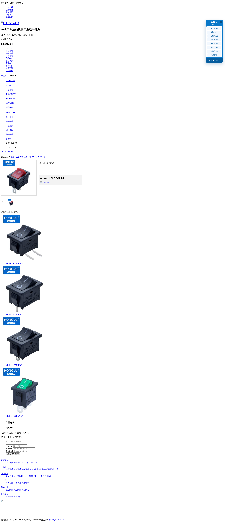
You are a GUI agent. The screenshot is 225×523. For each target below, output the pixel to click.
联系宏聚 (9, 17)
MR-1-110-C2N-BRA (8, 152)
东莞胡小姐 (214, 28)
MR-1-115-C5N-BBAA (15, 263)
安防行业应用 (11, 476)
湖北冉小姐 (214, 47)
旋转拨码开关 (11, 130)
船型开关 (9, 51)
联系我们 (17, 497)
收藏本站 (9, 7)
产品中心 (9, 58)
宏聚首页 (9, 48)
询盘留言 (214, 55)
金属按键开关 (11, 94)
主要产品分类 (10, 81)
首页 (12, 157)
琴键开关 (9, 126)
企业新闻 (9, 490)
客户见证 (9, 483)
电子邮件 (9, 451)
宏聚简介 (9, 463)
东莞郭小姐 (214, 43)
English (8, 15)
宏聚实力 (9, 63)
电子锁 (8, 139)
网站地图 (9, 12)
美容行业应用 (23, 476)
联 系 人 (9, 446)
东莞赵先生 (214, 32)
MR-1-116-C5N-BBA (14, 314)
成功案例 (4, 474)
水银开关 (9, 134)
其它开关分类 (10, 112)
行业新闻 (17, 490)
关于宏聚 (9, 68)
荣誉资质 (9, 61)
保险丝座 (9, 107)
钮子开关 (9, 121)
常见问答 (25, 490)
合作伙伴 (17, 483)
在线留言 (9, 10)
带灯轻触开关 (11, 99)
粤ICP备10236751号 (56, 520)
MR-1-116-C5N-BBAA (15, 365)
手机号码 (9, 449)
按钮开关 (25, 469)
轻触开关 (9, 56)
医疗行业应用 (46, 476)
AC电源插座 (11, 103)
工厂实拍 (25, 463)
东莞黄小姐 (214, 40)
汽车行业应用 (34, 476)
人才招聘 (25, 483)
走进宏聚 (4, 460)
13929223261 (214, 60)
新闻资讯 (9, 66)
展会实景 (33, 463)
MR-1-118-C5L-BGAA (14, 416)
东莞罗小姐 (214, 36)
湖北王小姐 (214, 51)
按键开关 (9, 53)
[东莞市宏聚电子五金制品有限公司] (10, 23)
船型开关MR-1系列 (37, 157)
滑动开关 (9, 117)
